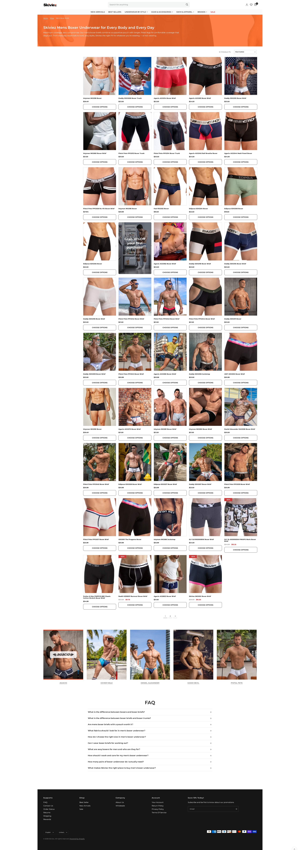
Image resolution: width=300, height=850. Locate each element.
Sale (213, 12)
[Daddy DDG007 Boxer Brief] (205, 462)
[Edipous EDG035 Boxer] (99, 241)
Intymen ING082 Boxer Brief (200, 429)
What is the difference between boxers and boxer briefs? (116, 712)
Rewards (47, 819)
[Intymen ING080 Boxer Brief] (99, 131)
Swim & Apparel (184, 12)
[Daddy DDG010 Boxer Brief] (240, 76)
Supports (47, 798)
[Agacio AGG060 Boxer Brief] (170, 352)
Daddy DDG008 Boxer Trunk (130, 98)
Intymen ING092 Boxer (92, 429)
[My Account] (247, 4)
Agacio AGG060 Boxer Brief (165, 374)
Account (156, 798)
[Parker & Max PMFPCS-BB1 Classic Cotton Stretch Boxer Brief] (99, 574)
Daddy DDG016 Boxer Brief (94, 319)
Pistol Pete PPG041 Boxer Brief (131, 374)
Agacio (63, 683)
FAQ (45, 802)
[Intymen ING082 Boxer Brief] (205, 407)
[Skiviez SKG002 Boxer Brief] (205, 574)
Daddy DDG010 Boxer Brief (235, 98)
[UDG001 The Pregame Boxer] (134, 517)
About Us (120, 802)
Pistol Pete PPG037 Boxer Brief (96, 539)
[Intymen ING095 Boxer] (134, 186)
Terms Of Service (159, 812)
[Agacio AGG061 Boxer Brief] (205, 76)
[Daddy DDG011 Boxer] (240, 297)
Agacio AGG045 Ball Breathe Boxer (203, 153)
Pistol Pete (237, 683)
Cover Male (107, 683)
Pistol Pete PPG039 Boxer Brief (237, 484)
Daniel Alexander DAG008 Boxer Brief (239, 429)
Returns (46, 812)
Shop (82, 798)
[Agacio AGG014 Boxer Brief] (170, 76)
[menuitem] (98, 12)
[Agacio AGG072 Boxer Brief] (134, 407)
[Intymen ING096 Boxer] (99, 76)
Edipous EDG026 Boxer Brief (130, 484)
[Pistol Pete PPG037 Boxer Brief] (99, 517)
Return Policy (157, 806)
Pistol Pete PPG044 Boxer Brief (202, 319)
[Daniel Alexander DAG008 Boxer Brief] (240, 407)
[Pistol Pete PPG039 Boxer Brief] (240, 462)
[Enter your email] (236, 809)
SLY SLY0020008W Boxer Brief (201, 539)
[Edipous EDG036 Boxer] (240, 186)
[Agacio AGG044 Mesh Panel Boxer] (240, 131)
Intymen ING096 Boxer (92, 98)
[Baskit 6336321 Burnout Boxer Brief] (134, 574)
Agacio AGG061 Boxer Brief (200, 98)
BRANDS (201, 12)
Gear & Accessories (161, 12)
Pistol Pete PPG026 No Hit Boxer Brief (98, 209)
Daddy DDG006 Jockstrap (199, 374)
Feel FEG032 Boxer (161, 209)
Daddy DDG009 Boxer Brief (94, 374)
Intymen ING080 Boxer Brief (94, 153)
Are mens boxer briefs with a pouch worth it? (110, 724)
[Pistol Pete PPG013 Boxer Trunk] (134, 131)
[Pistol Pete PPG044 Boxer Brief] (205, 297)
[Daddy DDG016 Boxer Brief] (99, 297)
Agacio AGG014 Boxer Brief (165, 98)
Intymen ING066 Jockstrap (164, 539)
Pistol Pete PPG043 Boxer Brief (166, 319)
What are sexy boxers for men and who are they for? (114, 749)
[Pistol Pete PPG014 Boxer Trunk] (170, 131)
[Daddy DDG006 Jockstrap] (205, 352)
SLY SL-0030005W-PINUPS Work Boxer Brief (240, 540)
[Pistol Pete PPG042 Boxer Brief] (134, 297)
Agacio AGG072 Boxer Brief (129, 429)
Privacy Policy (158, 809)
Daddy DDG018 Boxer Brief (200, 264)
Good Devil (193, 683)
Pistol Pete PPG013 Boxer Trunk (131, 153)
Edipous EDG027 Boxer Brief (165, 484)
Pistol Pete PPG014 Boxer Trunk (167, 153)
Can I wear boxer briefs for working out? (108, 743)
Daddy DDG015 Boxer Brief (235, 264)
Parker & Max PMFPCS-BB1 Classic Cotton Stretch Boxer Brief (97, 597)
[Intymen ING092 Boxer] (99, 407)
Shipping (47, 816)
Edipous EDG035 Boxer (92, 264)
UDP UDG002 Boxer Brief (234, 374)
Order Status (48, 809)
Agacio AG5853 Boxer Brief (165, 596)
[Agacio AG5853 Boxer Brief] (170, 574)
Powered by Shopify (77, 839)
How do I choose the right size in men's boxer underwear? (117, 737)
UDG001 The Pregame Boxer (129, 539)
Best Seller (84, 802)
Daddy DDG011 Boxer (232, 319)
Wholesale (120, 806)
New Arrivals (98, 12)
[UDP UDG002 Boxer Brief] (240, 352)
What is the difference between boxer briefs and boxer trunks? (119, 718)
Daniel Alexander (150, 683)
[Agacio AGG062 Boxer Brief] (170, 241)
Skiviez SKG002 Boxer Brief (200, 596)
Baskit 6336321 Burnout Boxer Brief (132, 596)
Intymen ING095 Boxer (127, 209)
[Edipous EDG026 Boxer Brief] (134, 462)
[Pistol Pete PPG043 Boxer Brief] (170, 297)
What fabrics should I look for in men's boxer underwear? (116, 731)
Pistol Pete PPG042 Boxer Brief (131, 319)
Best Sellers (114, 12)
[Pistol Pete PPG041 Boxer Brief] (134, 352)
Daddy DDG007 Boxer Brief (200, 484)
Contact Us (48, 806)
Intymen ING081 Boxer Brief (165, 429)
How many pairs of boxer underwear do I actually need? (116, 762)
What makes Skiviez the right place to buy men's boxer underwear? (122, 768)
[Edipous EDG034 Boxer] (205, 186)
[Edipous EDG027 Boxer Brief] (170, 462)
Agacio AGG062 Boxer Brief (165, 264)
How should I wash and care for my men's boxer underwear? (118, 755)
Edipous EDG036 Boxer (233, 209)
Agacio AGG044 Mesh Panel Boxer (238, 153)
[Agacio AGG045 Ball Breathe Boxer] (205, 131)
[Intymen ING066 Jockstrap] (170, 517)
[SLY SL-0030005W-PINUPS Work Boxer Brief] (240, 517)
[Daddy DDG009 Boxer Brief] (99, 352)
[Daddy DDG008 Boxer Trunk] (134, 76)
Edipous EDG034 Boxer (198, 209)
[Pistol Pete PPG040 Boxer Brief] (99, 462)
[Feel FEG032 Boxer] (170, 186)
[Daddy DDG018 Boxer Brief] (205, 241)
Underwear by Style (135, 12)
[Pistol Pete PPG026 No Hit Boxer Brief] (99, 186)
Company (120, 798)
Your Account (157, 802)
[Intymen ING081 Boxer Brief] (170, 407)
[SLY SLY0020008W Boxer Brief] (205, 517)
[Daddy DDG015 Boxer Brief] (240, 241)
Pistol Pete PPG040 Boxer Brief (96, 484)
